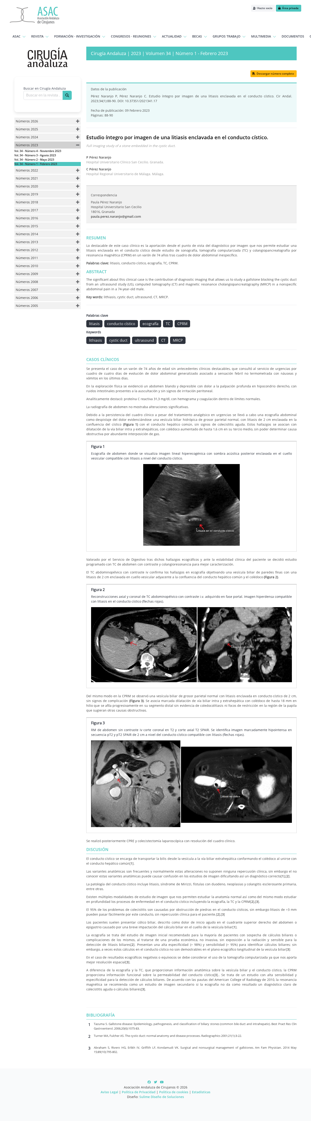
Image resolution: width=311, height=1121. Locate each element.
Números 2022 (27, 170)
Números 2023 (27, 145)
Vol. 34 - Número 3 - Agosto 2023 (35, 155)
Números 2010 (27, 266)
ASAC (16, 36)
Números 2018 (27, 202)
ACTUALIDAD (171, 36)
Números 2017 (27, 210)
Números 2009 (27, 274)
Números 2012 (27, 250)
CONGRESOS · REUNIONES (131, 36)
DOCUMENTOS (293, 36)
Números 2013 (27, 242)
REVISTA (37, 36)
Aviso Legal (109, 1092)
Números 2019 (27, 194)
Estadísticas (201, 1092)
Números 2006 (27, 297)
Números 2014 (27, 234)
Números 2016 (27, 218)
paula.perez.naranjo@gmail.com (116, 216)
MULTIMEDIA (261, 36)
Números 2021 (27, 178)
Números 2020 (27, 186)
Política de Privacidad (139, 1092)
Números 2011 (27, 258)
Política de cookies (173, 1092)
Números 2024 (27, 137)
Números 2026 (27, 121)
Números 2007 (27, 290)
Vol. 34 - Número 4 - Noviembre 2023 (37, 151)
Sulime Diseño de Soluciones (161, 1097)
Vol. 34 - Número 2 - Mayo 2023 (34, 160)
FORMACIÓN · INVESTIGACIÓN (77, 36)
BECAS (197, 36)
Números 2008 (27, 282)
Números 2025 (27, 129)
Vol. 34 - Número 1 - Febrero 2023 (35, 164)
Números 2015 (27, 226)
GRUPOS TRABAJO (226, 36)
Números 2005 (27, 305)
